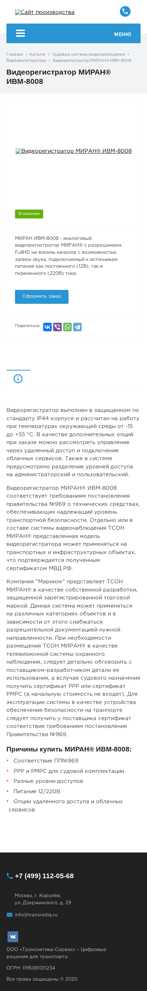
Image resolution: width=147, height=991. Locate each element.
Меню (122, 34)
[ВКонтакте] (47, 327)
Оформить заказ (41, 296)
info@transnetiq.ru (36, 915)
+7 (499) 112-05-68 (44, 876)
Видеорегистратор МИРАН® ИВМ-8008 (92, 60)
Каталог (38, 54)
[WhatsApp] (67, 327)
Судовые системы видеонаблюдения (88, 54)
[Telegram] (77, 327)
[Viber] (57, 327)
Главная (14, 54)
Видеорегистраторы (26, 60)
